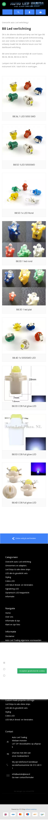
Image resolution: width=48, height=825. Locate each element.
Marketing (8, 679)
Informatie (9, 596)
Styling (8, 577)
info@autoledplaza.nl (21, 774)
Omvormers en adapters (16, 565)
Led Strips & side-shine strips (17, 569)
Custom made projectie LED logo (19, 700)
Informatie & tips (12, 620)
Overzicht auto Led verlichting (15, 22)
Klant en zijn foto (12, 624)
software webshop (31, 809)
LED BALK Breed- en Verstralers (19, 585)
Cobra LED (10, 581)
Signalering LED (12, 588)
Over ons (9, 616)
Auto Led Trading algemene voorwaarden (23, 640)
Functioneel (9, 666)
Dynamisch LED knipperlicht (17, 592)
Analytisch (8, 672)
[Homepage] (27, 4)
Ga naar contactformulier (23, 777)
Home (8, 613)
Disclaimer (9, 636)
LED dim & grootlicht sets (16, 573)
